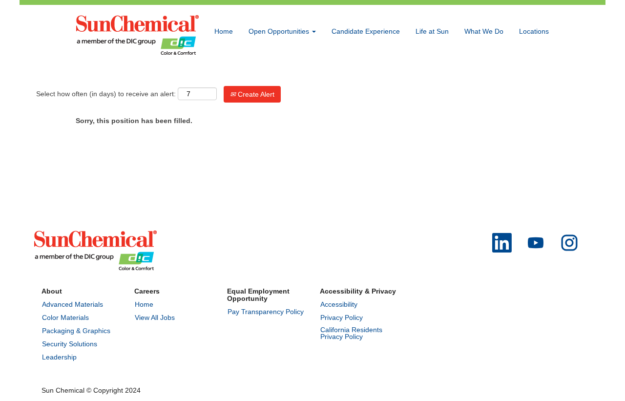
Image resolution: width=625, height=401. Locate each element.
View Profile (531, 75)
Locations (534, 31)
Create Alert (255, 94)
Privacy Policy (341, 317)
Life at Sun (432, 31)
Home (223, 31)
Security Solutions (69, 344)
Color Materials (65, 317)
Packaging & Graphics (76, 331)
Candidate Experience (366, 31)
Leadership (59, 357)
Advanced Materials (72, 304)
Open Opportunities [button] (280, 31)
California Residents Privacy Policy (351, 333)
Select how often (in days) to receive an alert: (106, 94)
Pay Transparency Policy (266, 312)
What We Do (483, 31)
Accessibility (338, 304)
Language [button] (485, 75)
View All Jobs (155, 317)
